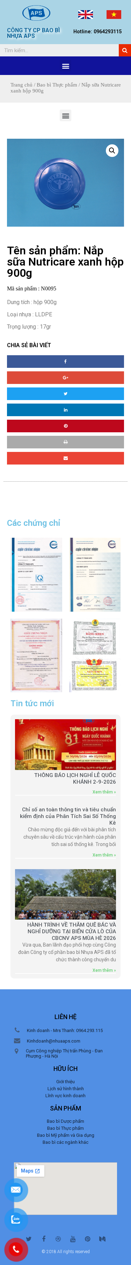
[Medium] (102, 1239)
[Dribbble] (58, 1239)
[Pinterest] (88, 1239)
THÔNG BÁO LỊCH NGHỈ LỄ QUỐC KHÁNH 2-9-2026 (75, 778)
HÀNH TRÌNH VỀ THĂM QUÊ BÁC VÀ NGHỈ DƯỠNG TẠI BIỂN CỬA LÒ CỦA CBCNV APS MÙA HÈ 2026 (71, 931)
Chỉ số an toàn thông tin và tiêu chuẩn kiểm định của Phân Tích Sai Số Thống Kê (68, 816)
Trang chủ (21, 85)
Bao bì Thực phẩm (57, 85)
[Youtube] (73, 1239)
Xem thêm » (104, 792)
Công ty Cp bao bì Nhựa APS (33, 33)
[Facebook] (44, 1239)
